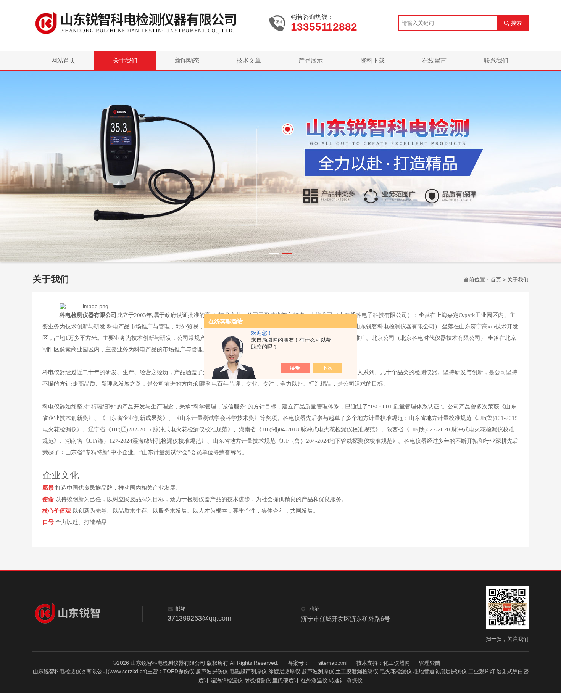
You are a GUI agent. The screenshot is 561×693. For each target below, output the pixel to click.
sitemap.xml (332, 663)
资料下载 (372, 60)
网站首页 (63, 60)
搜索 (516, 23)
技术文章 (249, 60)
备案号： (298, 663)
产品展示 (310, 60)
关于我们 (125, 60)
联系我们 (496, 60)
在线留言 (434, 60)
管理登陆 (429, 663)
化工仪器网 (396, 663)
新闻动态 (187, 60)
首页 (495, 280)
